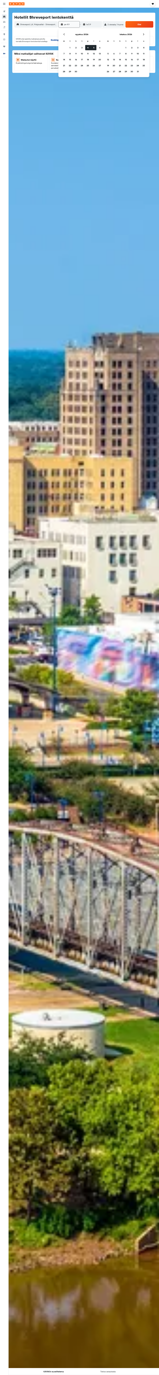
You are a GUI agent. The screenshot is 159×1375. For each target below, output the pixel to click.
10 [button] (82, 53)
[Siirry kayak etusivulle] (16, 3)
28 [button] (64, 71)
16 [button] (76, 59)
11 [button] (88, 53)
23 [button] (76, 65)
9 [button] (76, 53)
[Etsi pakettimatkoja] (4, 27)
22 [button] (70, 65)
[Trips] (4, 46)
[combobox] (38, 24)
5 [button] (93, 47)
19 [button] (94, 59)
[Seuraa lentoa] (4, 39)
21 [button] (64, 65)
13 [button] (100, 53)
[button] (4, 4)
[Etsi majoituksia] (4, 16)
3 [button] (81, 47)
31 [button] (138, 71)
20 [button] (100, 59)
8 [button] (70, 53)
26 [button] (94, 65)
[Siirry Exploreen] (4, 34)
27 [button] (100, 65)
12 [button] (94, 53)
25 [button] (88, 65)
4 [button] (87, 47)
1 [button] (125, 47)
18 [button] (88, 59)
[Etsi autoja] (4, 21)
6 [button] (99, 47)
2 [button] (76, 47)
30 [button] (76, 71)
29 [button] (70, 71)
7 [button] (63, 53)
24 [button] (82, 65)
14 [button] (64, 59)
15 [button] (70, 59)
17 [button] (82, 59)
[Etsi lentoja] (4, 11)
